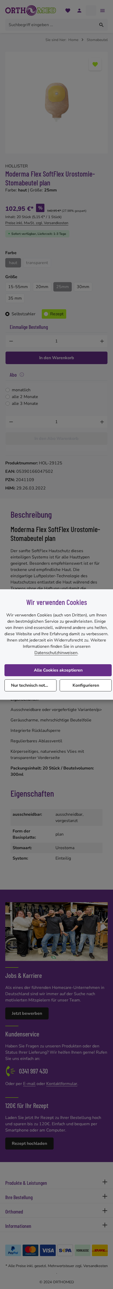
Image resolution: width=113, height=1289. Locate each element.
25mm (62, 287)
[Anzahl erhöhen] (102, 341)
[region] (56, 103)
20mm (42, 287)
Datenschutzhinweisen (56, 653)
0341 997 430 (33, 1071)
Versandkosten (95, 1265)
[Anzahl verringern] (11, 341)
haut (13, 263)
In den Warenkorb (56, 358)
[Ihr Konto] (79, 10)
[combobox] (50, 25)
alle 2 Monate (25, 397)
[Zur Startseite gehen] (30, 10)
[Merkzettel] (68, 10)
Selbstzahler (23, 314)
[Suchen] (101, 25)
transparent (38, 263)
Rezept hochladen (29, 1143)
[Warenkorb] (91, 10)
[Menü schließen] (102, 10)
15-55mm (18, 287)
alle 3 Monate (25, 403)
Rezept (57, 314)
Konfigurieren (86, 685)
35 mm (15, 298)
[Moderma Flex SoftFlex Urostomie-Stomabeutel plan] (57, 103)
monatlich (21, 390)
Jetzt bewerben (27, 1013)
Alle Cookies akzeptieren (58, 670)
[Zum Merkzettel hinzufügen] (95, 64)
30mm (83, 287)
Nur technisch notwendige (33, 685)
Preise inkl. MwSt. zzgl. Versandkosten (36, 222)
